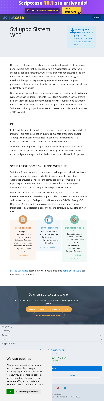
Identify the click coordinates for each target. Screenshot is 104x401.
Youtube (59, 388)
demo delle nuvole (72, 270)
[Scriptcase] (13, 17)
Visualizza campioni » (49, 247)
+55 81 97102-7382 (54, 358)
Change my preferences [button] (27, 391)
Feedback (52, 368)
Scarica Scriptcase (19, 270)
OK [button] (10, 391)
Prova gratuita (23, 227)
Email (72, 375)
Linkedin (66, 388)
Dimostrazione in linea (74, 229)
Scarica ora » (23, 255)
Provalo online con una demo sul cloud (48, 309)
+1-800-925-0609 (54, 350)
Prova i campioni (49, 227)
